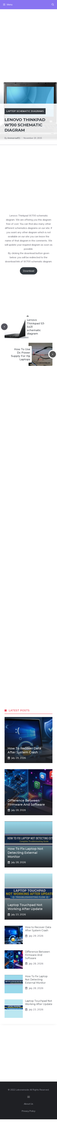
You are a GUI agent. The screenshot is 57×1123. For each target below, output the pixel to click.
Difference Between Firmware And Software (37, 955)
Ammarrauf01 (13, 138)
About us (28, 1103)
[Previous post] (4, 326)
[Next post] (52, 354)
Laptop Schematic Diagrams (25, 111)
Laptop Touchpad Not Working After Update (38, 1002)
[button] (53, 4)
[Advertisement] (28, 38)
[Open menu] (28, 1097)
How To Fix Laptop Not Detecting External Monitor (25, 853)
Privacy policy (28, 1111)
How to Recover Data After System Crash (38, 929)
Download (28, 270)
